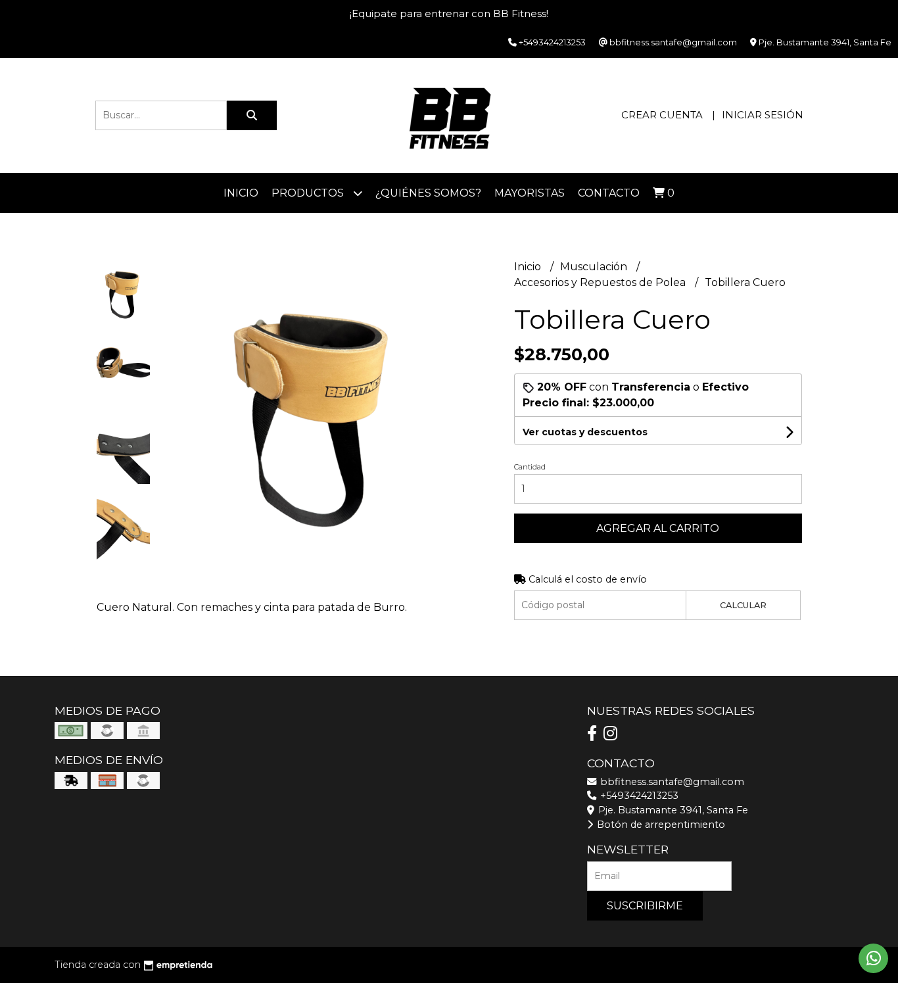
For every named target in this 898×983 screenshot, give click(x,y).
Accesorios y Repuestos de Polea (601, 282)
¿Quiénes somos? (428, 193)
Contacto (609, 193)
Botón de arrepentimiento (659, 824)
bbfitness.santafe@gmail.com (671, 782)
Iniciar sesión (762, 114)
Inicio (241, 193)
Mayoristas (529, 193)
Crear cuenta (662, 114)
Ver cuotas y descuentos (585, 432)
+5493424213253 (638, 796)
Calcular (743, 605)
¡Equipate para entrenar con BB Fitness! (449, 13)
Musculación (595, 266)
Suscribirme (645, 905)
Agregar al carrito (657, 528)
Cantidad (530, 466)
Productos (309, 193)
